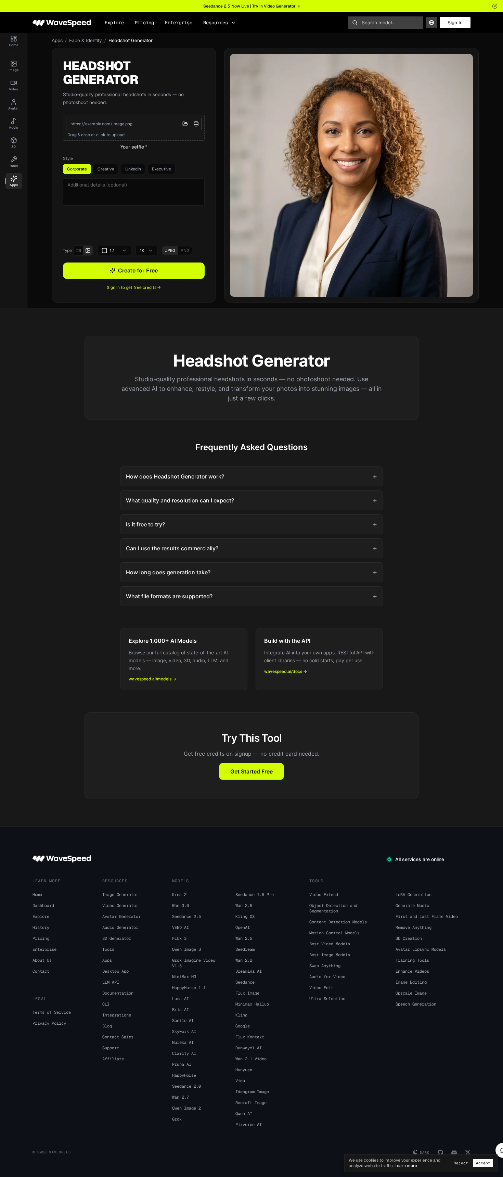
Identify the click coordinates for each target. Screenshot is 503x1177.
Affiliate (113, 1059)
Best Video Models (329, 944)
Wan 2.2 (243, 960)
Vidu (240, 1081)
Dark (424, 1152)
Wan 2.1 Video (251, 1059)
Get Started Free (251, 771)
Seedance (245, 982)
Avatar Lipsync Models (421, 949)
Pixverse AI (248, 1124)
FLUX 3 (179, 938)
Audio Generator (120, 927)
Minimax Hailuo (252, 1004)
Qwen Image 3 (186, 949)
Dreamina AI (248, 971)
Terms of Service (52, 1012)
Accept (483, 1163)
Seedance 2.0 (186, 1086)
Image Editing (411, 982)
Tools (108, 949)
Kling (241, 1015)
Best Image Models (329, 955)
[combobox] (114, 250)
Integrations (116, 1015)
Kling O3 (245, 916)
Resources (215, 23)
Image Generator (120, 894)
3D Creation (409, 938)
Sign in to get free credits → (134, 287)
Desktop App (115, 971)
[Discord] (454, 1152)
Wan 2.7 (180, 1097)
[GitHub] (440, 1152)
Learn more (406, 1165)
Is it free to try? (251, 524)
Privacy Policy (49, 1023)
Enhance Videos (412, 971)
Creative (106, 169)
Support (110, 1048)
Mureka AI (183, 1042)
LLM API (110, 982)
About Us (42, 960)
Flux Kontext (249, 1037)
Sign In (455, 23)
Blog (107, 1026)
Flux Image (247, 993)
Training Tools (412, 960)
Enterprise (178, 23)
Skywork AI (184, 1031)
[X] (467, 1152)
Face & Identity (85, 40)
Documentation (117, 993)
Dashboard (43, 905)
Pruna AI (181, 1064)
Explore (114, 23)
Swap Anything (324, 966)
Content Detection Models (338, 922)
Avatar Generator (121, 916)
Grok (177, 1119)
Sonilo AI (183, 1020)
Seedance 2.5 (186, 916)
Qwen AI (243, 1113)
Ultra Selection (327, 998)
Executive (161, 169)
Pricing (144, 23)
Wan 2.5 (243, 938)
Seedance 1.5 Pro (254, 894)
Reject (461, 1163)
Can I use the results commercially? (251, 548)
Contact (41, 971)
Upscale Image (411, 993)
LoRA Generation (413, 894)
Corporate (77, 169)
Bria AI (180, 1009)
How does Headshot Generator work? (251, 476)
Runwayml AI (248, 1048)
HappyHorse (184, 1075)
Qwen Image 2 (186, 1108)
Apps (57, 40)
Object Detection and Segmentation (333, 908)
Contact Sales (117, 1037)
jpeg (170, 250)
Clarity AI (184, 1053)
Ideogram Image (252, 1092)
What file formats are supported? (251, 596)
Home (37, 894)
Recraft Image (251, 1102)
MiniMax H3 (184, 977)
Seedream (245, 949)
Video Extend (323, 894)
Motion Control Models (334, 933)
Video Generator (120, 905)
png (185, 250)
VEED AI (180, 927)
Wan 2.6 (243, 905)
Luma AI (180, 998)
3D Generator (116, 938)
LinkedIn (133, 169)
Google (242, 1026)
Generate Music (412, 905)
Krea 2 (179, 894)
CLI (105, 1004)
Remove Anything (413, 927)
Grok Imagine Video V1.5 (193, 963)
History (41, 927)
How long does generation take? (251, 572)
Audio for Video (327, 977)
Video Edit (321, 987)
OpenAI (242, 927)
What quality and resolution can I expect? (251, 500)
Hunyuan (243, 1070)
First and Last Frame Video (427, 916)
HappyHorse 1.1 (189, 987)
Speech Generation (416, 1004)
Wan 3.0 (180, 905)
